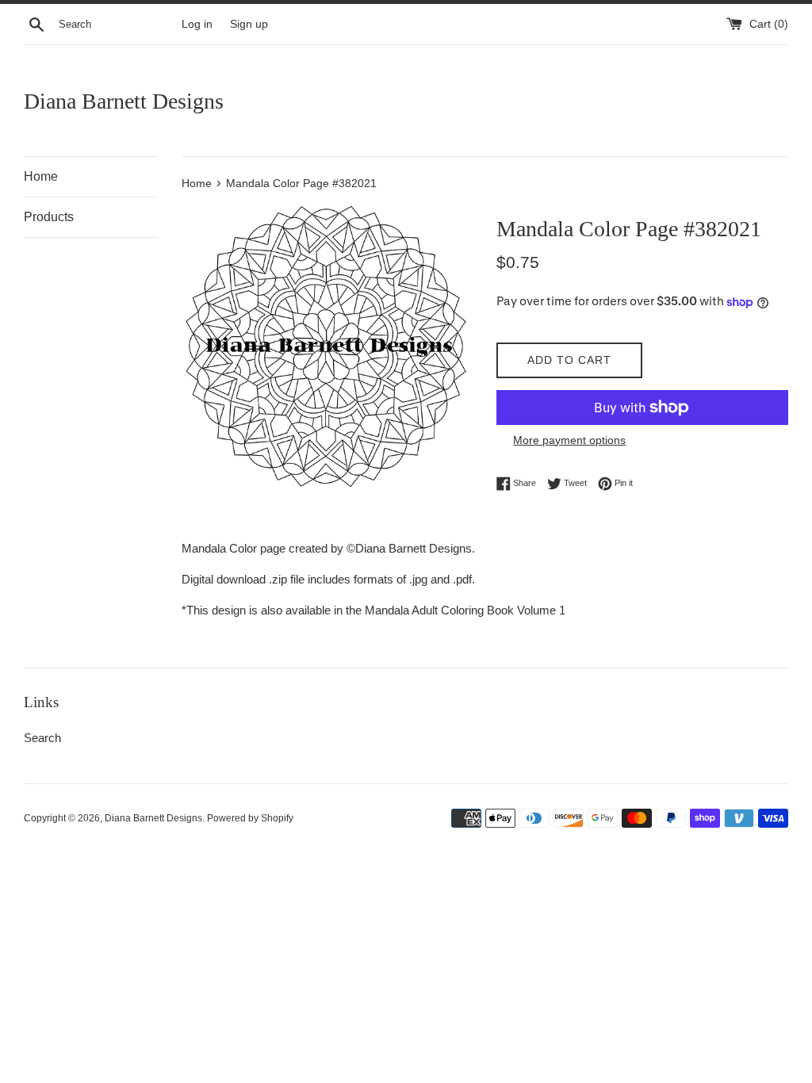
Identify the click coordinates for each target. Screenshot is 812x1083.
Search (42, 737)
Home (41, 176)
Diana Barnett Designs (124, 101)
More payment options (569, 440)
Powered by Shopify (250, 818)
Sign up (249, 24)
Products (49, 217)
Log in (197, 24)
